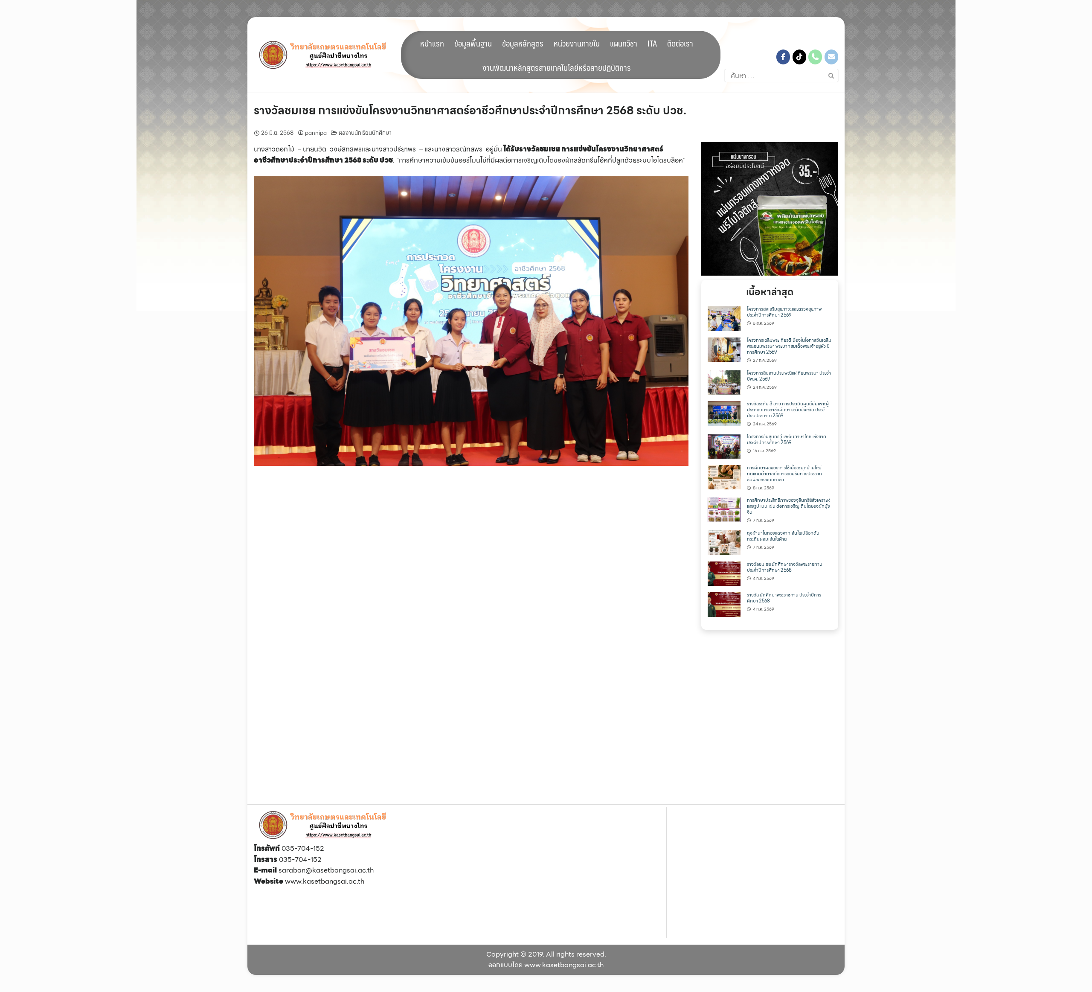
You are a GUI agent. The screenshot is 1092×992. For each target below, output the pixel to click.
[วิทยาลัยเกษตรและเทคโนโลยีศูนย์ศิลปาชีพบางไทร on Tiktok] (799, 56)
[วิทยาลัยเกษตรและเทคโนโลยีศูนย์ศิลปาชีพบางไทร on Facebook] (783, 56)
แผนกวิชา (623, 43)
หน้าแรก (432, 43)
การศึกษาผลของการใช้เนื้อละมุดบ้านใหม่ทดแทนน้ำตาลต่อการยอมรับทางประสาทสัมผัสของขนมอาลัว (784, 473)
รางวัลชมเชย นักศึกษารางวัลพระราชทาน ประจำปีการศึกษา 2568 (784, 567)
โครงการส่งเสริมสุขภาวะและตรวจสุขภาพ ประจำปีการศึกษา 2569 (784, 312)
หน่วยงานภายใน (577, 43)
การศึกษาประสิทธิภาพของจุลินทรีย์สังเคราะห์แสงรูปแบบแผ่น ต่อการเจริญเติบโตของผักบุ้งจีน (788, 506)
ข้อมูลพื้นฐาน (473, 43)
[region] (769, 209)
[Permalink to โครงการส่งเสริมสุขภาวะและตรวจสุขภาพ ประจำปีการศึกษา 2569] (724, 318)
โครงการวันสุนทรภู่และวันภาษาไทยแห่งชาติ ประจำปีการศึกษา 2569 (786, 439)
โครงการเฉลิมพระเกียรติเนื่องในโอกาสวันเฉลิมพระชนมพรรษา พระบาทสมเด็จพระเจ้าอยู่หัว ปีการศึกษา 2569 (789, 346)
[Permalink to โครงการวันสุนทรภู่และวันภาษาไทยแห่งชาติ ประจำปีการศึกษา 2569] (724, 445)
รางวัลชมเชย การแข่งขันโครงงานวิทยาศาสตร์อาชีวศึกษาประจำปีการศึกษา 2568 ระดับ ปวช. (470, 110)
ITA (652, 43)
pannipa (316, 132)
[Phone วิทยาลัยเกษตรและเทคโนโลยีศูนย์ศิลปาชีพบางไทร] (815, 56)
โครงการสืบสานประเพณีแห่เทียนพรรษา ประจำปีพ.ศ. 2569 (789, 376)
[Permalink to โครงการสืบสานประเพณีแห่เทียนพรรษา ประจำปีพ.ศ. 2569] (724, 382)
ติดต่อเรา (680, 43)
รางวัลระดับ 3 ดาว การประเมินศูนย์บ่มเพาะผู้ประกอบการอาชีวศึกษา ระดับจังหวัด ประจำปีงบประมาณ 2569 (788, 409)
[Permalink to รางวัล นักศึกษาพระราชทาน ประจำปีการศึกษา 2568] (724, 604)
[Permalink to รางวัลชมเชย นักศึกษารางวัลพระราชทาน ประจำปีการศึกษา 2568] (724, 573)
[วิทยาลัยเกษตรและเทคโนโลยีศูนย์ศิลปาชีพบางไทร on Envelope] (831, 56)
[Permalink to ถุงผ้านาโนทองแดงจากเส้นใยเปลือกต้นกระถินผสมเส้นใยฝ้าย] (724, 542)
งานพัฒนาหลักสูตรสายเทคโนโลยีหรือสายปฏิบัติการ (556, 67)
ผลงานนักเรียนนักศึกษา (365, 132)
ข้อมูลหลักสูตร (522, 43)
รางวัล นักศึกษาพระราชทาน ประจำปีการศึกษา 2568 (784, 598)
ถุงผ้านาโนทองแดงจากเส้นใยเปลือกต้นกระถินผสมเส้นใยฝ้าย (783, 536)
